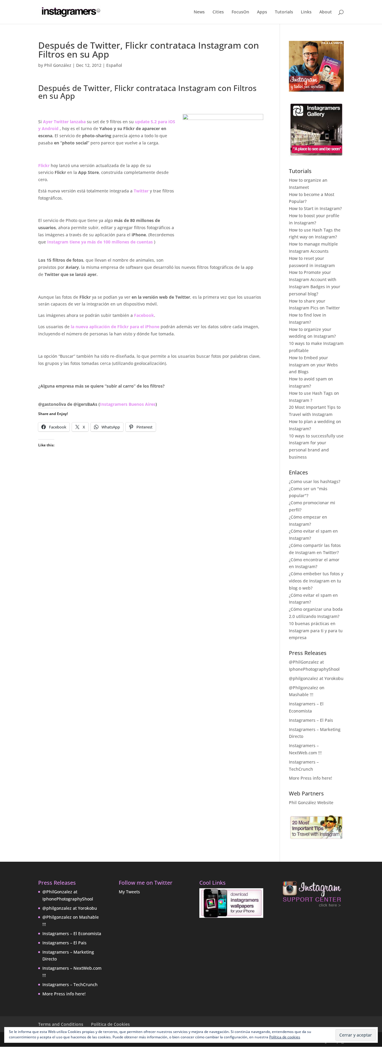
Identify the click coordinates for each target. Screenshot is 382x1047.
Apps (262, 12)
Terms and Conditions (60, 1024)
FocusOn (240, 12)
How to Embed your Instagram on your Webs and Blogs (313, 365)
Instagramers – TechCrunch (70, 984)
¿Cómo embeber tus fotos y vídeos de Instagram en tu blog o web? (316, 581)
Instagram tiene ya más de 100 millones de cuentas (100, 242)
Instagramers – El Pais (311, 720)
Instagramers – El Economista (71, 933)
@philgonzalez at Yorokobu (316, 678)
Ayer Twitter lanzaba (64, 121)
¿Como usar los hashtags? (314, 481)
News (199, 12)
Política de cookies (284, 1037)
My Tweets (129, 892)
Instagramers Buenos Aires (127, 404)
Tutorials (284, 12)
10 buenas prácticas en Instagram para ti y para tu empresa (316, 631)
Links (306, 12)
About (325, 12)
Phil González (57, 65)
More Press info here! (310, 778)
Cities (218, 12)
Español (114, 65)
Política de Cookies (110, 1024)
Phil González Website (311, 802)
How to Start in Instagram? (315, 208)
